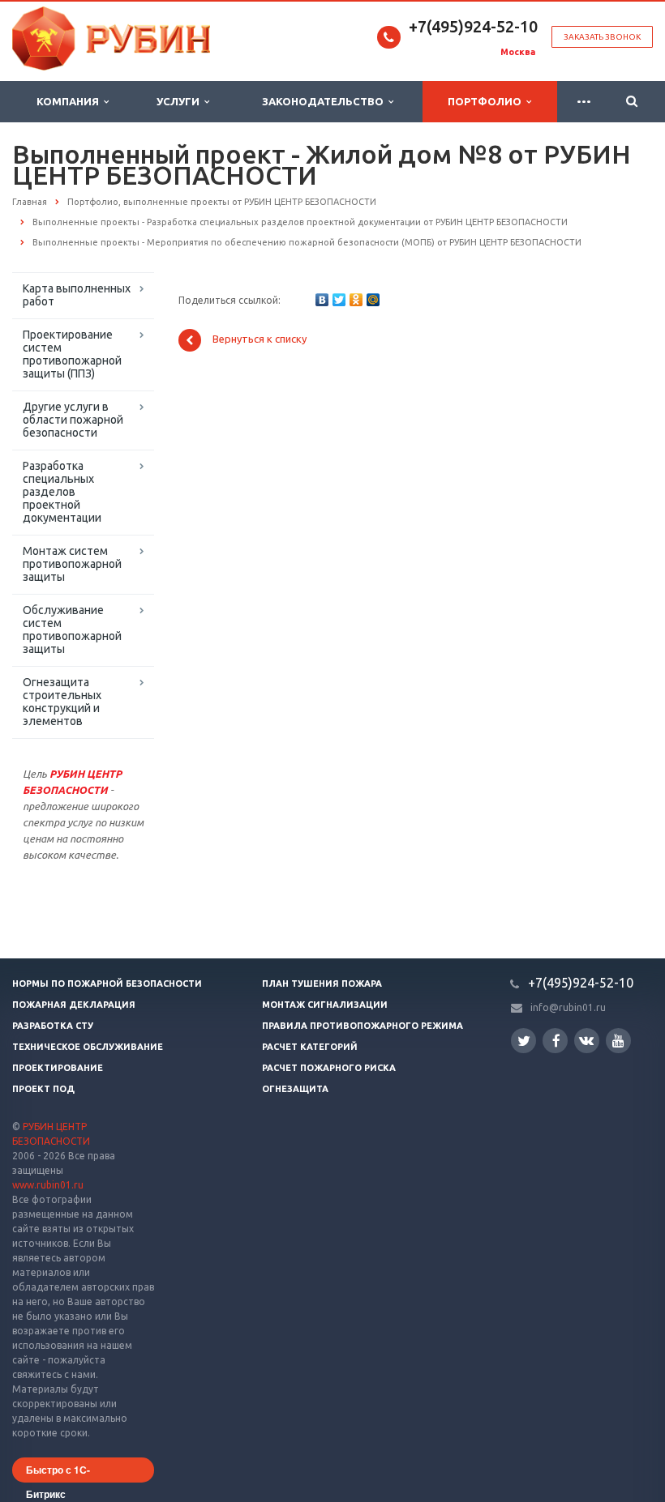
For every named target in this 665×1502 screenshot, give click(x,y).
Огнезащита (295, 1089)
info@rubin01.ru (568, 1007)
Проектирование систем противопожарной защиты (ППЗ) (72, 354)
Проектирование (57, 1068)
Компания (70, 101)
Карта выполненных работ (77, 295)
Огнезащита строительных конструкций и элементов (62, 702)
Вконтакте (586, 1040)
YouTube (618, 1040)
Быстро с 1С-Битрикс (58, 1472)
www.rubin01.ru (48, 1185)
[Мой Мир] (373, 299)
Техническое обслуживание (87, 1047)
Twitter (523, 1040)
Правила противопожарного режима (362, 1025)
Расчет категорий (310, 1047)
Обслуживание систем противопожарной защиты (72, 629)
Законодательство (325, 101)
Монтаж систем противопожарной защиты (72, 563)
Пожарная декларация (73, 1004)
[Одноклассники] (356, 299)
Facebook (555, 1040)
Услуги (180, 101)
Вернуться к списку (259, 339)
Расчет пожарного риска (329, 1068)
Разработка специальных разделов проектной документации (62, 491)
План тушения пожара (322, 983)
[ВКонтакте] (321, 299)
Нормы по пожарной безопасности (107, 983)
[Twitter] (338, 299)
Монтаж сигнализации (325, 1004)
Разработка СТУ (52, 1025)
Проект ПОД (43, 1089)
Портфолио (487, 101)
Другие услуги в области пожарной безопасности (73, 419)
